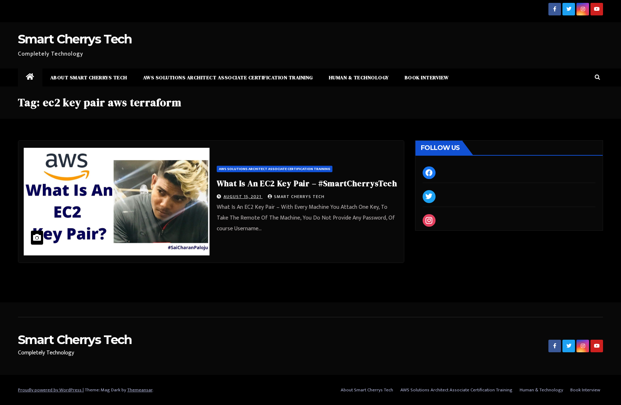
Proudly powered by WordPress (50, 390)
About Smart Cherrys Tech (88, 77)
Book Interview (427, 77)
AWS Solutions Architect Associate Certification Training (228, 77)
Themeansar (139, 390)
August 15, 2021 (243, 196)
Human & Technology (359, 77)
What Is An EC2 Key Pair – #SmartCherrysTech (307, 183)
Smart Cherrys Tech (75, 39)
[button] (597, 77)
